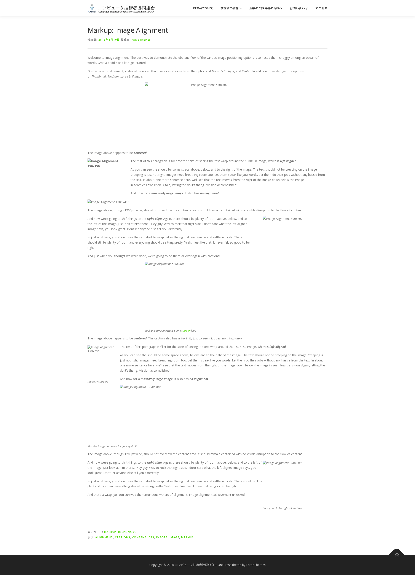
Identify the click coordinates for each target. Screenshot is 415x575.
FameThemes (141, 39)
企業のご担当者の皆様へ (266, 8)
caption (185, 331)
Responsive (127, 532)
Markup (110, 532)
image (174, 537)
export (162, 537)
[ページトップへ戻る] (396, 554)
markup (187, 537)
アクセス (321, 8)
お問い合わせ (299, 8)
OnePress (224, 565)
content (139, 537)
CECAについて (203, 8)
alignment (104, 537)
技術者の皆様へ (231, 8)
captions (122, 537)
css (151, 537)
